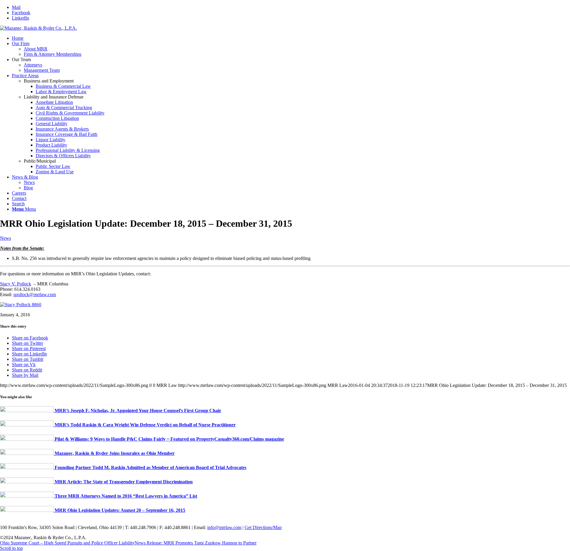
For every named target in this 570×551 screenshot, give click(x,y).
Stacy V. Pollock (15, 283)
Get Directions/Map (263, 527)
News (5, 238)
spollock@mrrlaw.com (34, 294)
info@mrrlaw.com (224, 527)
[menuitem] (291, 38)
